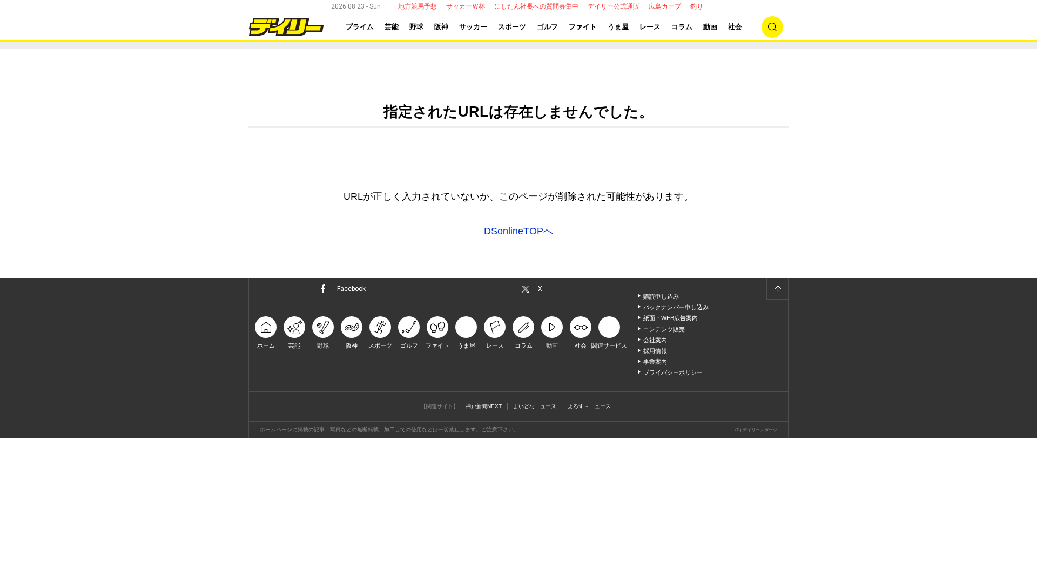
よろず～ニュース (589, 406)
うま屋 (618, 27)
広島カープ (665, 6)
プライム (360, 27)
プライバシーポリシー (673, 372)
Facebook (351, 289)
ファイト (583, 27)
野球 (416, 27)
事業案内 (655, 361)
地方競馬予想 (417, 6)
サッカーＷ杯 (465, 6)
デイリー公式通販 (613, 6)
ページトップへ (777, 289)
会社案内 (655, 340)
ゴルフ (547, 27)
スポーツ (512, 27)
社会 (735, 27)
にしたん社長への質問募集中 (536, 6)
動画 (710, 27)
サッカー (473, 27)
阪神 (441, 27)
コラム (681, 27)
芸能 (392, 27)
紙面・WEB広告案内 (670, 318)
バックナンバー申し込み (676, 307)
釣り (696, 6)
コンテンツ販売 (664, 329)
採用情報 (655, 351)
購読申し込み (661, 296)
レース (650, 27)
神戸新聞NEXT (484, 406)
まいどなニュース (534, 406)
